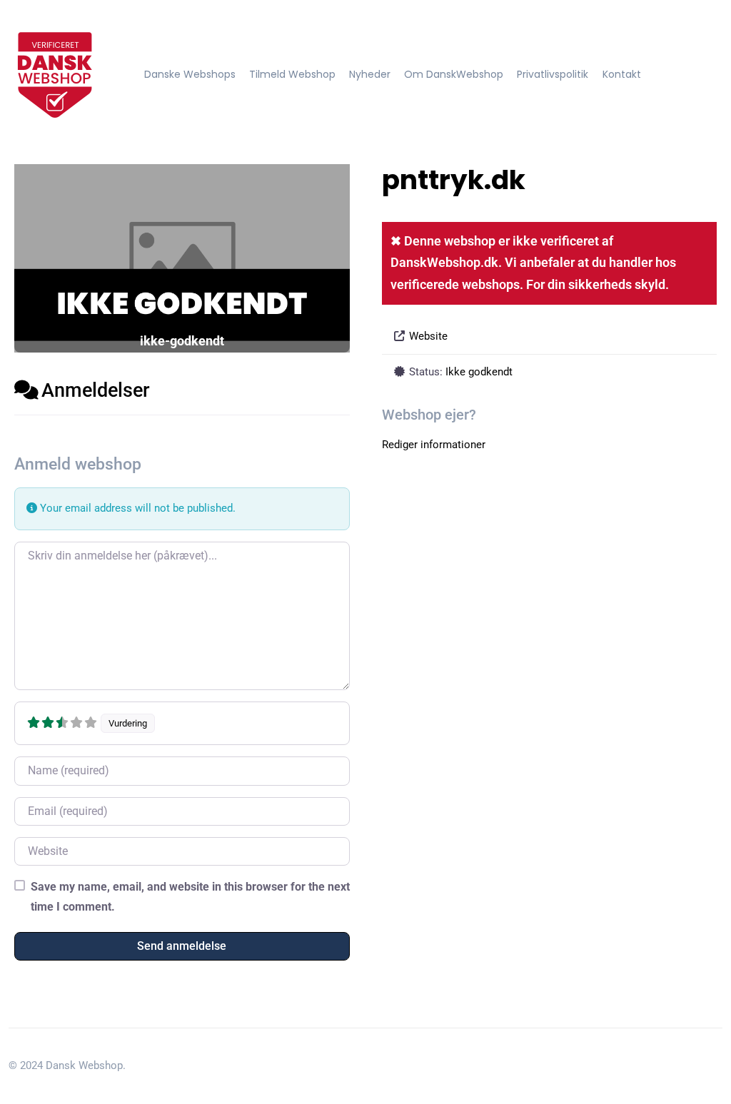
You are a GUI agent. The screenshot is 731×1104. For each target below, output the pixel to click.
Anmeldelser (95, 390)
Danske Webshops (190, 74)
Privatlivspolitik (552, 74)
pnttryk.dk (453, 179)
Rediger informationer (433, 444)
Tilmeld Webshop (292, 74)
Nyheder (369, 74)
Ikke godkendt (479, 371)
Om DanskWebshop (453, 74)
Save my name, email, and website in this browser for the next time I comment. (190, 896)
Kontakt (622, 74)
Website (428, 336)
